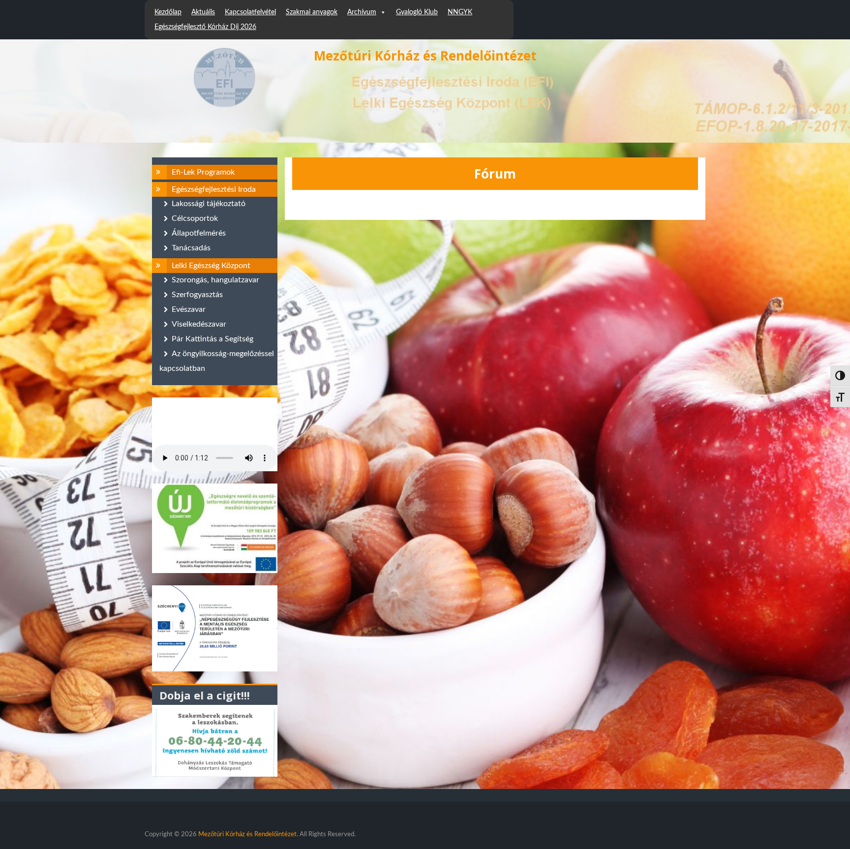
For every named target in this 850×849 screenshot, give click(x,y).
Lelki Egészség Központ (211, 266)
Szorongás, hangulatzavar (215, 280)
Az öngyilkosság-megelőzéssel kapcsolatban (216, 361)
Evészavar (189, 309)
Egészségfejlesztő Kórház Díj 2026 (205, 27)
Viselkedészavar (199, 324)
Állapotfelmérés (199, 233)
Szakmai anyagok (311, 12)
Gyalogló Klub (417, 12)
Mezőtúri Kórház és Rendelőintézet (425, 55)
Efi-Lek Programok (203, 172)
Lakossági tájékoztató (208, 204)
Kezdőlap (168, 12)
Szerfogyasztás (197, 295)
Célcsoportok (195, 218)
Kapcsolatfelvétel (250, 12)
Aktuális (203, 12)
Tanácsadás (191, 248)
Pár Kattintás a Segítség (212, 339)
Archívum (361, 12)
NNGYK (460, 12)
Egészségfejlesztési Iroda (214, 189)
